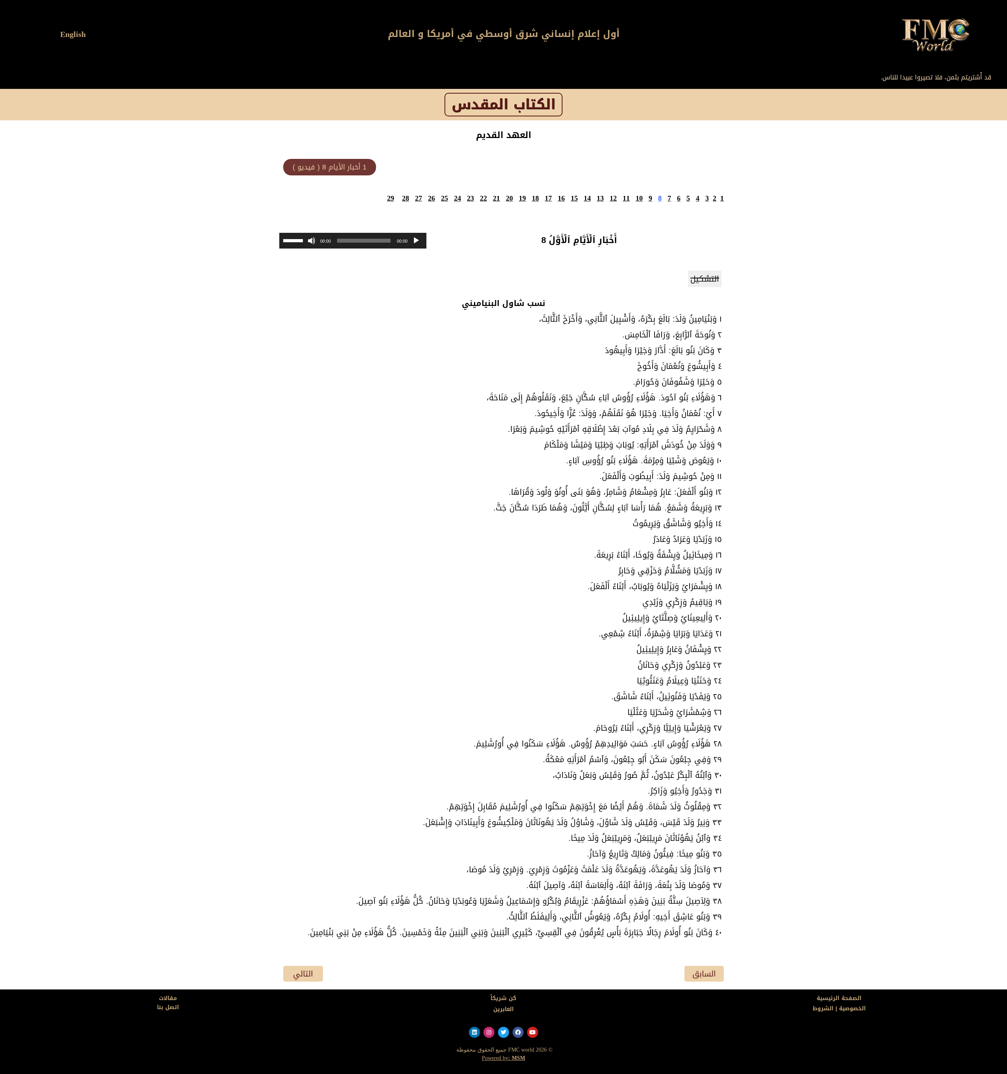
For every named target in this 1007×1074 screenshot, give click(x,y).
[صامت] (311, 241)
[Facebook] (518, 1032)
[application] (352, 241)
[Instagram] (488, 1032)
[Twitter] (503, 1032)
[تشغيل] (416, 241)
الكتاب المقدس (503, 104)
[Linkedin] (474, 1032)
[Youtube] (532, 1032)
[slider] (294, 240)
